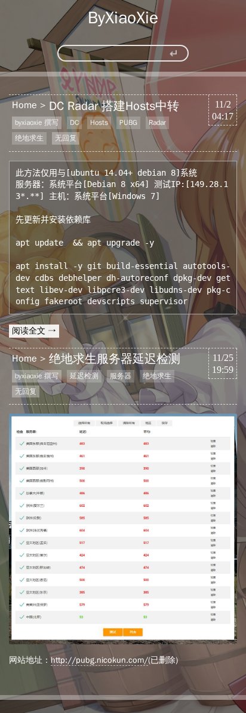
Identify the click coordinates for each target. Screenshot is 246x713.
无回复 (65, 138)
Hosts (99, 122)
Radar (157, 122)
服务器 (120, 376)
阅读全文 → (34, 331)
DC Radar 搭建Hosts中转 (114, 106)
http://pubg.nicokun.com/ (99, 660)
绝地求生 (29, 138)
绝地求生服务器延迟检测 (114, 358)
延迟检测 (84, 376)
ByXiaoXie (123, 17)
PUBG (128, 122)
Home (24, 105)
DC (74, 122)
